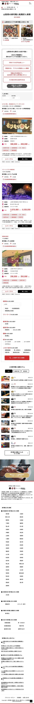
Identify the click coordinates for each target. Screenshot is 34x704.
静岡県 (7, 520)
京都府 (7, 529)
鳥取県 (7, 548)
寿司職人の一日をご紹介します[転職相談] (10, 645)
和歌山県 (21, 563)
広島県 (21, 548)
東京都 (7, 513)
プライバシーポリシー (10, 697)
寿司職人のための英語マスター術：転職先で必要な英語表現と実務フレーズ (12, 659)
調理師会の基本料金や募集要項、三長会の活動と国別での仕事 (12, 686)
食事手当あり (6, 150)
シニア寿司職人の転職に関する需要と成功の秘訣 (12, 674)
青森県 (21, 560)
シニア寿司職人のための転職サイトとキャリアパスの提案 (12, 671)
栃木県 (21, 541)
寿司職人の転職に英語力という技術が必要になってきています (12, 648)
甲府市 (6, 308)
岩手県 (7, 560)
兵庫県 (21, 529)
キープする (10, 159)
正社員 (14, 111)
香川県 (21, 582)
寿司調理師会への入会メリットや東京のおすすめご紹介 (12, 690)
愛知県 (21, 517)
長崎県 (21, 557)
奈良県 (7, 570)
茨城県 (7, 541)
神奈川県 (7, 517)
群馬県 (21, 538)
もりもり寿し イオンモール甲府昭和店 (11, 106)
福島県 (7, 551)
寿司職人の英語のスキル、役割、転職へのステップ (12, 662)
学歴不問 (21, 217)
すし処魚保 (5, 238)
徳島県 (7, 582)
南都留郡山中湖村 (9, 310)
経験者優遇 (13, 150)
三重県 (7, 538)
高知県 (7, 579)
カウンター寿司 (17, 329)
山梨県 (7, 535)
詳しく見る (25, 159)
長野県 (21, 535)
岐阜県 (7, 545)
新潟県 (21, 545)
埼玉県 (21, 532)
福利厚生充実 (6, 147)
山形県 (21, 554)
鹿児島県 (21, 573)
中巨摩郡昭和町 (15, 308)
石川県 (21, 526)
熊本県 (7, 576)
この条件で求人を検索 (18, 357)
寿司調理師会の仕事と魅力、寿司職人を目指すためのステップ (12, 683)
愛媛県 (21, 566)
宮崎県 (7, 573)
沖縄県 (7, 532)
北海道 (21, 520)
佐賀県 (21, 576)
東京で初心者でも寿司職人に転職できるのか (11, 651)
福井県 (21, 579)
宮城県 (21, 551)
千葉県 (7, 523)
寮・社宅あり (22, 147)
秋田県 (7, 557)
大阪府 (21, 513)
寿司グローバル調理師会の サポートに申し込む (17, 475)
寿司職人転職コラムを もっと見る (17, 453)
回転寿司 (7, 329)
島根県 (7, 585)
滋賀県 (7, 566)
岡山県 (7, 563)
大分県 (21, 570)
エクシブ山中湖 (6, 171)
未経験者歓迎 (14, 147)
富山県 (7, 526)
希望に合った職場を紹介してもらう (17, 86)
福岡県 (21, 523)
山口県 (7, 554)
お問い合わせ (26, 697)
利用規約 (19, 697)
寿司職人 (6, 111)
